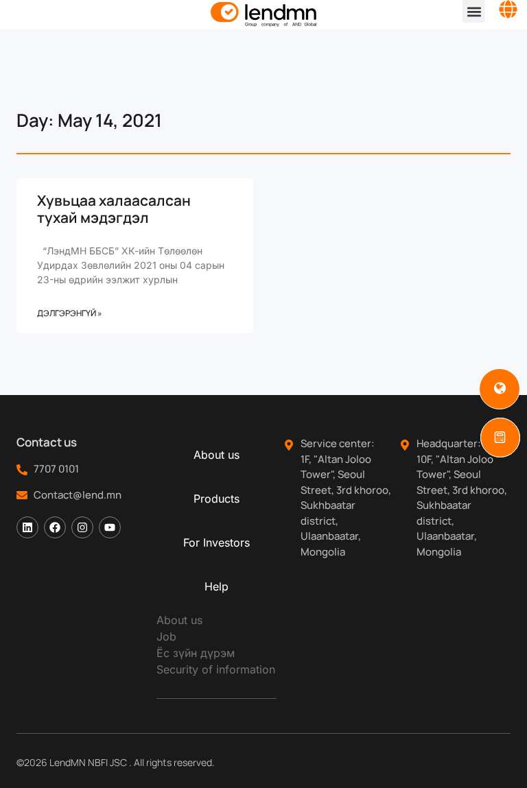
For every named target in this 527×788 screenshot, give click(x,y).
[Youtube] (110, 527)
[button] (473, 11)
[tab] (216, 454)
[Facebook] (55, 527)
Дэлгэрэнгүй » (69, 313)
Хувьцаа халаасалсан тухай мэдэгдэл (114, 209)
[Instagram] (82, 527)
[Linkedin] (27, 527)
